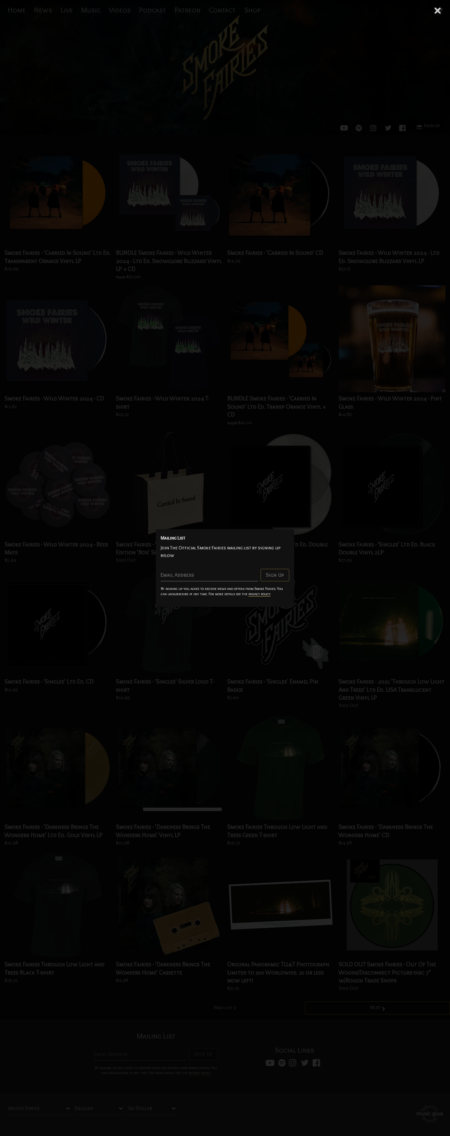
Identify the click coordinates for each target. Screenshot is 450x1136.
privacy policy (259, 594)
